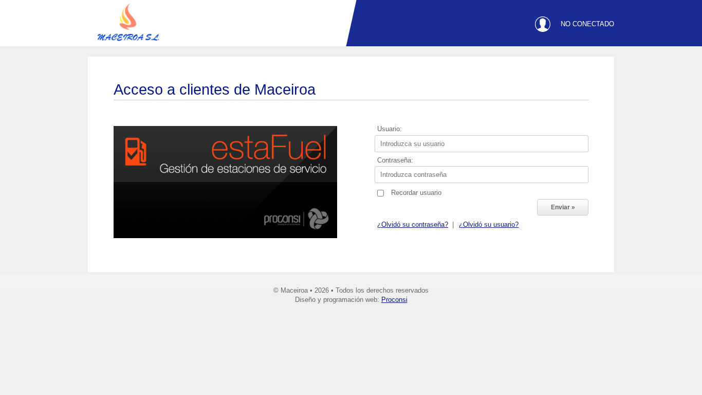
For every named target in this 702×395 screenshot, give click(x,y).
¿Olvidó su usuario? (489, 225)
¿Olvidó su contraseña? (412, 225)
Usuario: (389, 129)
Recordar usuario (416, 193)
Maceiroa (129, 26)
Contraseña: (395, 160)
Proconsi (394, 299)
